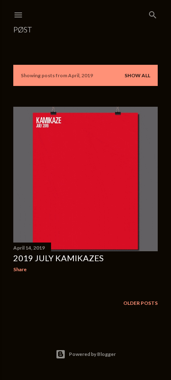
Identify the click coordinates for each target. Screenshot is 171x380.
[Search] (153, 13)
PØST (22, 29)
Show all (137, 75)
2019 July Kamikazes (58, 258)
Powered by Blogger (92, 354)
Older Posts (140, 303)
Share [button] (20, 269)
